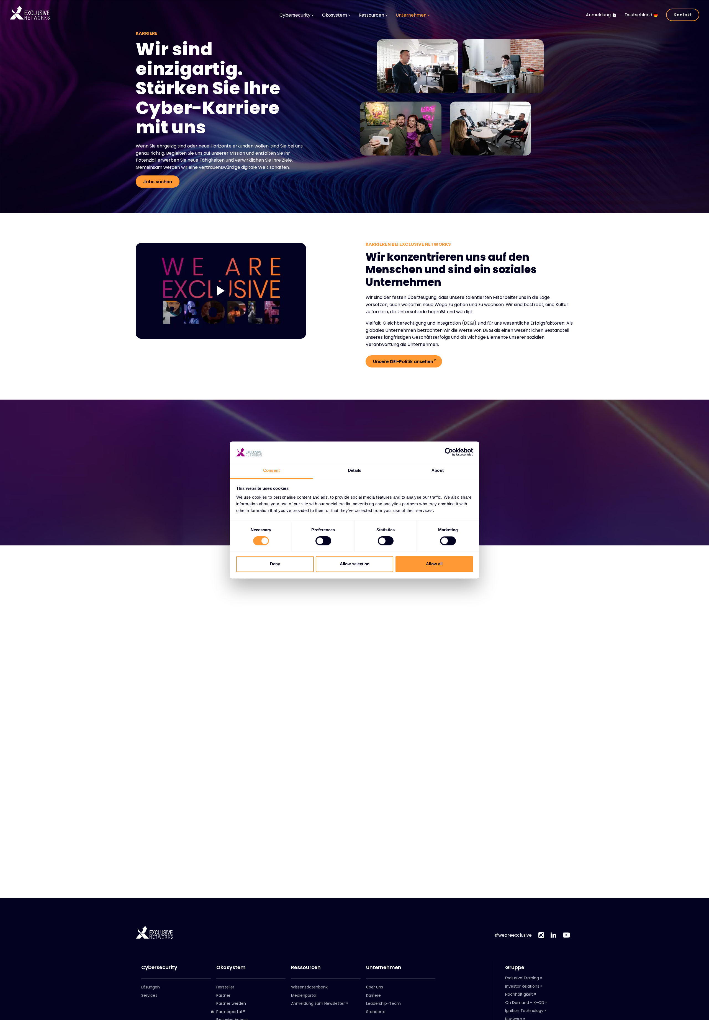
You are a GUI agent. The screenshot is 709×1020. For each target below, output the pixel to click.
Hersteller (225, 987)
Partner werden (231, 1003)
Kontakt (683, 15)
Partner (223, 995)
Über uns (374, 987)
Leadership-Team (383, 1003)
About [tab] (437, 470)
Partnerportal (229, 1011)
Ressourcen (306, 967)
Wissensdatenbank (309, 987)
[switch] (323, 541)
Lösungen (150, 987)
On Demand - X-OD (524, 1002)
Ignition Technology (524, 1010)
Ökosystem (231, 967)
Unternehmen (383, 967)
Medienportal (304, 995)
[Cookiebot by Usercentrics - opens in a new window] (449, 452)
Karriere (373, 995)
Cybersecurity (159, 967)
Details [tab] (354, 470)
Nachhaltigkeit (519, 994)
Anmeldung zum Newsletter (318, 1003)
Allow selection (354, 563)
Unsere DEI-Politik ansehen (403, 361)
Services (149, 995)
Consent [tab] (271, 470)
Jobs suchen (157, 181)
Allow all (434, 563)
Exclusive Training (522, 978)
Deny (275, 563)
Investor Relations (522, 986)
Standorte (376, 1011)
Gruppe (514, 967)
